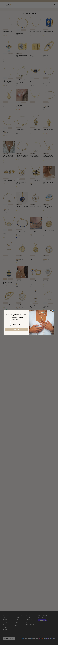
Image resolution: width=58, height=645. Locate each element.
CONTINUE (16, 329)
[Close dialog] (53, 311)
